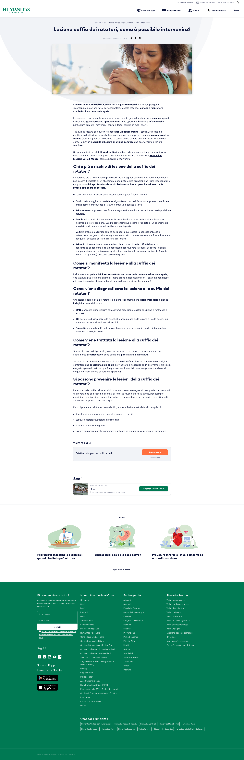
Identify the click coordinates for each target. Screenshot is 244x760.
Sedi (82, 604)
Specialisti (128, 653)
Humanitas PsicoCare (90, 633)
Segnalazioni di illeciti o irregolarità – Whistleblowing (97, 663)
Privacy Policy (86, 677)
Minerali (126, 628)
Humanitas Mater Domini (169, 724)
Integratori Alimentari (133, 620)
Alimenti (127, 600)
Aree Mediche (86, 620)
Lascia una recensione (90, 701)
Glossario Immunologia (133, 612)
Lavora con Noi (87, 624)
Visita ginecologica (175, 608)
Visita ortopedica (174, 616)
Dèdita (83, 705)
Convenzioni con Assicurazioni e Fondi (97, 649)
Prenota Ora (155, 452)
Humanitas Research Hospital (125, 724)
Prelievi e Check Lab (89, 628)
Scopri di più (155, 457)
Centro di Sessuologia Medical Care (96, 645)
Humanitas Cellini (108, 729)
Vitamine (127, 669)
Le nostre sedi (148, 10)
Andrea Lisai (110, 152)
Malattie (127, 624)
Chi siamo (84, 600)
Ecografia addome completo (179, 633)
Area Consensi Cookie (90, 681)
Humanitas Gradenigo (126, 729)
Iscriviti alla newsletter (185, 2)
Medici (196, 10)
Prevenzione (129, 633)
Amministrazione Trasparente (93, 657)
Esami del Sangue (131, 608)
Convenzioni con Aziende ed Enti (95, 653)
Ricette (126, 645)
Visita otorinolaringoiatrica (178, 620)
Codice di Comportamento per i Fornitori (98, 693)
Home (96, 23)
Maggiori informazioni (153, 488)
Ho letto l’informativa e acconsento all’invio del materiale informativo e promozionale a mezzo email (57, 635)
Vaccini (126, 665)
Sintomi (126, 649)
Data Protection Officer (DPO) (94, 685)
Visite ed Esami (173, 10)
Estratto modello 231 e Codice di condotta (99, 689)
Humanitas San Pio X (148, 724)
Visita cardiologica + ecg (177, 604)
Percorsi (84, 612)
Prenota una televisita (207, 3)
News (236, 10)
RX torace (171, 637)
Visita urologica (173, 628)
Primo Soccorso (130, 637)
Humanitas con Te (227, 3)
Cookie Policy (86, 672)
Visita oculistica (173, 612)
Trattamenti (128, 661)
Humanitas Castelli (189, 724)
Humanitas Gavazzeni (90, 729)
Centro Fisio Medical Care (92, 637)
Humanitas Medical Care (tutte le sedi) (96, 724)
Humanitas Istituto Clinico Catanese (190, 729)
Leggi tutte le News (121, 569)
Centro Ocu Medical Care (92, 641)
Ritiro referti (85, 697)
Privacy (83, 668)
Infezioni (127, 616)
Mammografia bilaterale (177, 641)
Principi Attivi (129, 641)
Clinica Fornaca (144, 729)
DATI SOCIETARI (71, 754)
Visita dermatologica (175, 600)
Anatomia (127, 604)
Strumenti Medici (131, 657)
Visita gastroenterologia (177, 624)
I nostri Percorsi (218, 10)
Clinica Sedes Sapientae (163, 729)
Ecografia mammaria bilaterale (180, 645)
